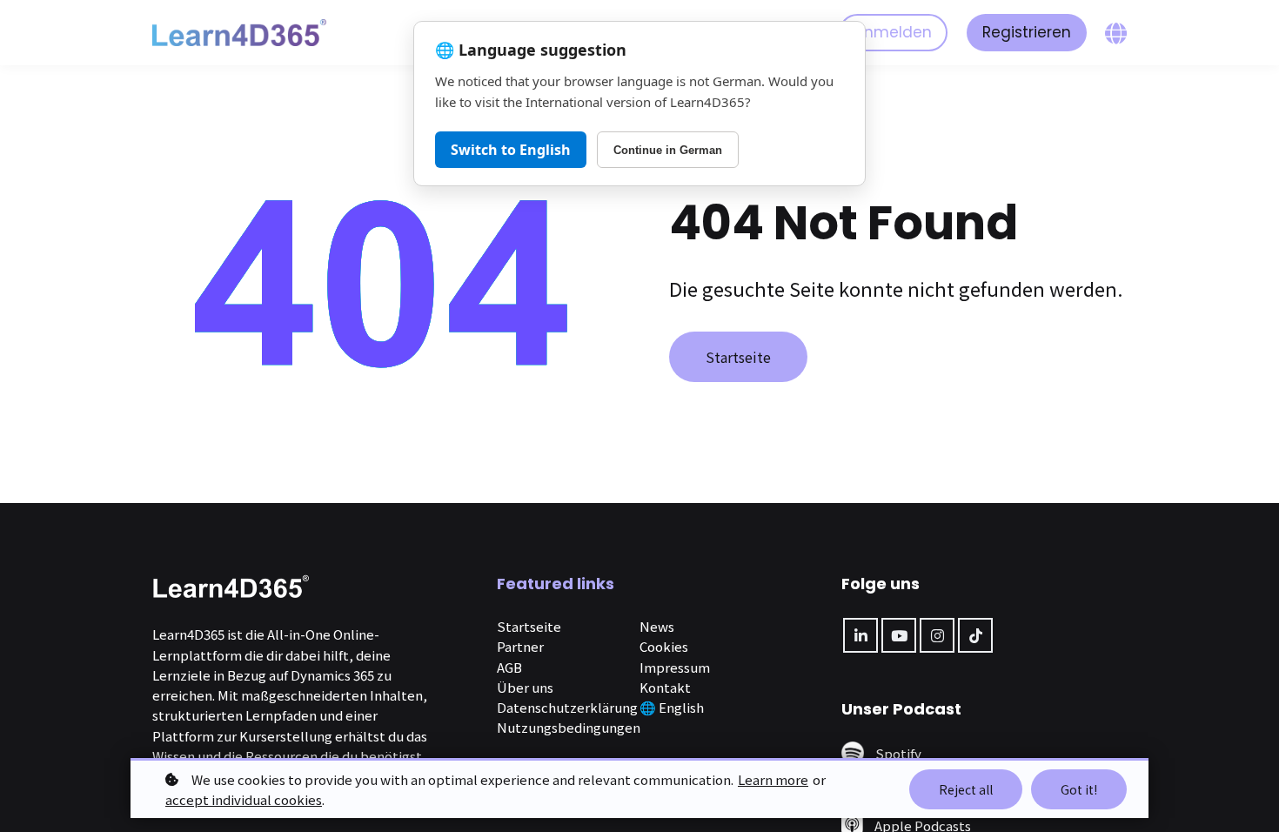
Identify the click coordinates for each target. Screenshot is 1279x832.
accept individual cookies (243, 799)
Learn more (773, 779)
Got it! (1079, 789)
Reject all (966, 789)
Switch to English (511, 149)
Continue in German (667, 150)
